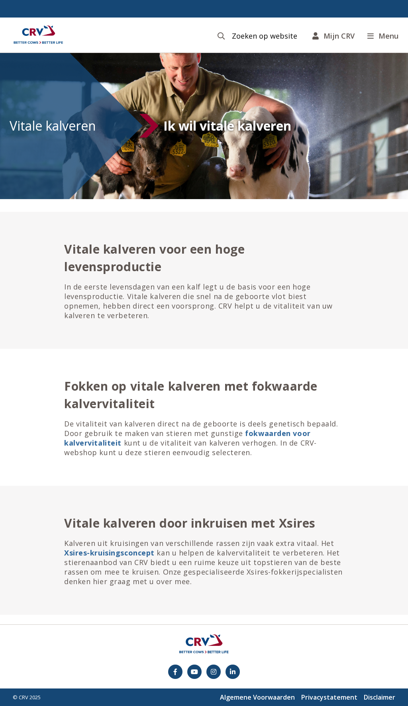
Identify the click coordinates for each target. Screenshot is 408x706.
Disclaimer (379, 697)
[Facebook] (175, 672)
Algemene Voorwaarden (257, 697)
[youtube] (194, 672)
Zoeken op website (264, 36)
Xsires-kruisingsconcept (109, 552)
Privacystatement (329, 697)
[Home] (38, 35)
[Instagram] (213, 672)
